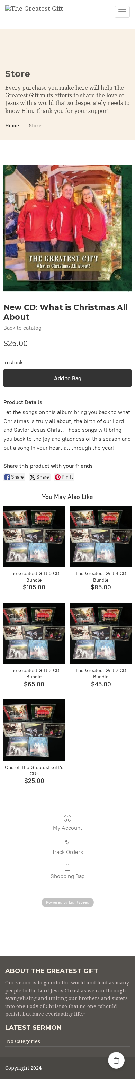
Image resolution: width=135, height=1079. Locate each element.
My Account (67, 827)
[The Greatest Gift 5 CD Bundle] (34, 536)
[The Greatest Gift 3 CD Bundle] (34, 633)
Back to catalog (22, 327)
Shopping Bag (68, 876)
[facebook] (127, 1069)
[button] (116, 1060)
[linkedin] (99, 1069)
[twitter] (117, 1069)
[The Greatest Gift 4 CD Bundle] (101, 536)
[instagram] (89, 1069)
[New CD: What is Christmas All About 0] (67, 228)
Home (12, 125)
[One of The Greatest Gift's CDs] (34, 730)
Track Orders (67, 852)
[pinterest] (108, 1069)
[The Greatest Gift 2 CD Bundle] (101, 633)
